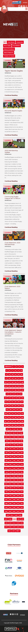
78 (15, 417)
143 (6, 468)
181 (18, 495)
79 (19, 417)
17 (6, 378)
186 (18, 499)
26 (15, 382)
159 (10, 480)
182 (22, 495)
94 (11, 429)
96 (17, 429)
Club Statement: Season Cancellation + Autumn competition (13, 332)
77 (12, 417)
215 (18, 523)
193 (6, 507)
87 (5, 425)
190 (14, 503)
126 (18, 452)
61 (15, 405)
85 (19, 421)
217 (6, 527)
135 (14, 460)
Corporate (19, 42)
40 (22, 390)
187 (22, 499)
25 (12, 382)
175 (14, 491)
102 (21, 433)
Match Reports (8, 52)
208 (10, 519)
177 (22, 491)
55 (15, 402)
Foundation (16, 45)
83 (12, 421)
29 (6, 386)
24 (9, 382)
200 (14, 511)
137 (22, 460)
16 (21, 374)
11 (6, 374)
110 (14, 441)
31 (12, 386)
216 (22, 523)
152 (22, 472)
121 (18, 448)
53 (9, 402)
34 (22, 386)
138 (6, 464)
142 (22, 464)
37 (12, 390)
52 (6, 402)
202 (22, 511)
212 (6, 523)
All (5, 42)
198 (6, 511)
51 (22, 398)
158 (6, 480)
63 (22, 405)
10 (21, 370)
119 (10, 448)
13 (12, 374)
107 (22, 437)
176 (18, 491)
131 (18, 456)
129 (10, 456)
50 (19, 398)
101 (17, 433)
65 (10, 409)
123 (6, 452)
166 (18, 484)
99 (10, 433)
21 (18, 378)
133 (6, 460)
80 (22, 417)
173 (6, 491)
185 (14, 499)
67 (17, 409)
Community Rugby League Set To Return (12, 197)
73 (19, 413)
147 (22, 468)
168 (6, 488)
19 (12, 378)
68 (21, 409)
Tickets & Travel (9, 56)
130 (14, 456)
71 (12, 413)
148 (6, 472)
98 (6, 433)
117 (21, 445)
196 (18, 507)
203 (8, 515)
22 (22, 378)
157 (22, 476)
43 (14, 394)
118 (7, 448)
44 (17, 394)
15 (18, 374)
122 (21, 448)
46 (6, 398)
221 (22, 527)
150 (14, 472)
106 (18, 437)
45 (21, 394)
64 (7, 409)
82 (9, 421)
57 (22, 402)
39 (19, 390)
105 (14, 437)
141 (18, 464)
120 (14, 448)
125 (14, 452)
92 (22, 425)
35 (5, 390)
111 (18, 441)
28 (22, 382)
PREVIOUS (8, 366)
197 (22, 507)
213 (10, 523)
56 (19, 402)
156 (18, 476)
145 (14, 468)
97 (21, 429)
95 (14, 429)
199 (10, 511)
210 (18, 519)
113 (7, 445)
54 (12, 402)
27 (19, 382)
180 (14, 495)
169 (10, 488)
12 (9, 374)
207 (6, 519)
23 (6, 382)
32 (15, 386)
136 (18, 460)
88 (9, 425)
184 (10, 499)
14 (15, 374)
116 (18, 445)
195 (14, 507)
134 (10, 460)
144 (10, 468)
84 (15, 421)
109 (11, 441)
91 (19, 425)
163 (6, 484)
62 (19, 405)
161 (18, 480)
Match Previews (9, 49)
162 (22, 480)
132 (22, 456)
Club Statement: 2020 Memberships (12, 243)
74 (22, 413)
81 (5, 421)
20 (15, 378)
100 (14, 433)
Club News (11, 42)
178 (6, 495)
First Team (7, 45)
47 (9, 398)
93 (7, 429)
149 (10, 472)
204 (12, 515)
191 (18, 503)
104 (10, 437)
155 (14, 476)
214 (14, 523)
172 (22, 488)
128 (6, 456)
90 (16, 425)
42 (10, 394)
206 (20, 515)
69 (6, 413)
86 (22, 421)
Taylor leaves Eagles (14, 71)
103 (6, 437)
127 (22, 452)
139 (10, 464)
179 (10, 495)
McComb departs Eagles (13, 111)
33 (19, 386)
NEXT (18, 531)
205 (16, 515)
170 (14, 488)
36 (9, 390)
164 (10, 484)
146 (18, 468)
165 (14, 484)
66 (14, 409)
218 (10, 527)
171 (18, 488)
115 (14, 445)
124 (10, 452)
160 (14, 480)
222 (9, 531)
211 (22, 519)
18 (9, 378)
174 (10, 491)
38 (15, 390)
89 (12, 425)
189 (10, 503)
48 (12, 398)
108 (7, 441)
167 (22, 484)
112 (21, 441)
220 (18, 527)
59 (9, 405)
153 (6, 476)
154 (10, 476)
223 (13, 531)
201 (18, 511)
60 (12, 405)
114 (10, 445)
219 (14, 527)
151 (18, 472)
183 (6, 499)
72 (15, 413)
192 (22, 503)
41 (7, 394)
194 (10, 507)
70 (9, 413)
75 (5, 417)
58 (6, 405)
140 (14, 464)
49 (16, 398)
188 (6, 503)
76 (9, 417)
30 (9, 386)
